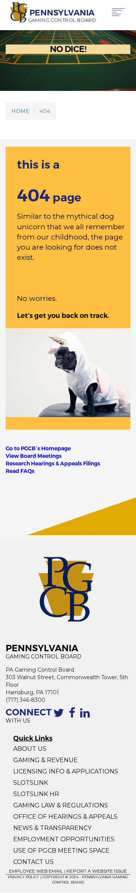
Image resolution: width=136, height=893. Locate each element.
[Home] (17, 12)
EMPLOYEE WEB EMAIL (36, 871)
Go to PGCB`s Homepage (38, 448)
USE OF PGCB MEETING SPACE (61, 850)
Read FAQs (20, 471)
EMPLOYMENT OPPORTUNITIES (64, 839)
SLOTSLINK (30, 782)
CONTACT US (33, 861)
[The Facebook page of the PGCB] (73, 716)
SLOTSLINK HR (36, 794)
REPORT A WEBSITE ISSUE (96, 871)
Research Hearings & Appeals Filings (53, 463)
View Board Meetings (34, 456)
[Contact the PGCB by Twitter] (60, 716)
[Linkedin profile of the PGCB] (86, 716)
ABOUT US (29, 748)
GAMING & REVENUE (45, 760)
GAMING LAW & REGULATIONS (60, 805)
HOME (20, 111)
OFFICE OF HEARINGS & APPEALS (65, 816)
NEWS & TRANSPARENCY (52, 828)
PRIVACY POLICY (23, 877)
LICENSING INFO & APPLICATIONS (65, 771)
